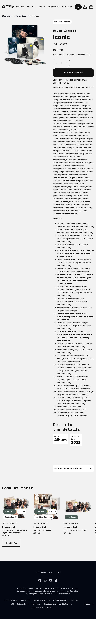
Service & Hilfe (42, 600)
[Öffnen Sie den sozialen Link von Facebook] (39, 580)
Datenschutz (22, 604)
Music (30, 7)
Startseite (7, 16)
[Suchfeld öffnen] (78, 6)
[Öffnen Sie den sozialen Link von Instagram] (45, 580)
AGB (12, 604)
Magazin (52, 7)
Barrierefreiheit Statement (58, 604)
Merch (42, 7)
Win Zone (67, 7)
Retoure (74, 600)
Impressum (36, 604)
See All (13, 543)
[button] (73, 468)
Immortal (8, 527)
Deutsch (87, 604)
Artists (20, 7)
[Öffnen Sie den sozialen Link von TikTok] (56, 580)
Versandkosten (83, 55)
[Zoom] (25, 45)
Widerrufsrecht (60, 600)
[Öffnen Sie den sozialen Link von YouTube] (51, 580)
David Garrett (23, 16)
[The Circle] (8, 7)
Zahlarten (26, 600)
